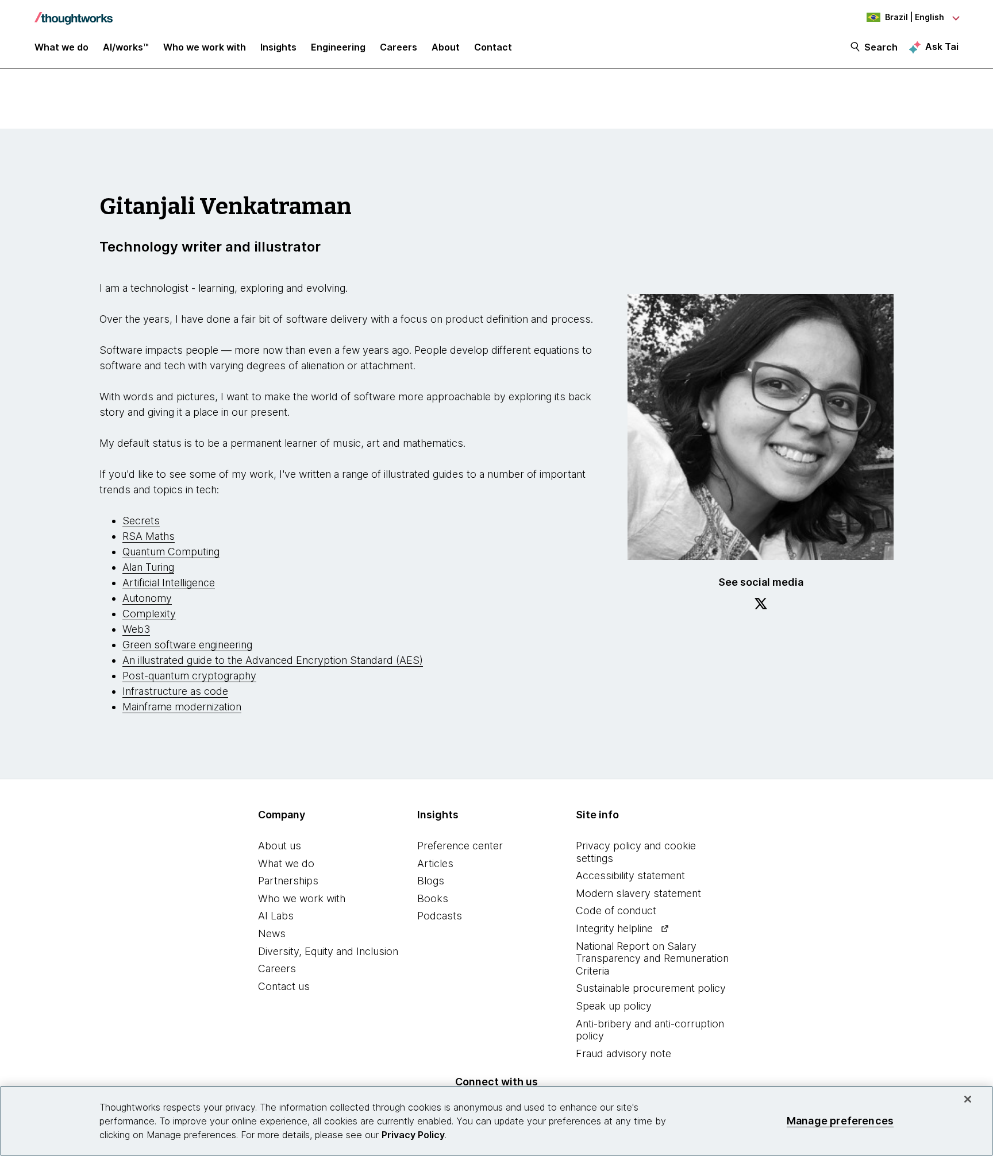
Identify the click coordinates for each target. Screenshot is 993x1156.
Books (432, 898)
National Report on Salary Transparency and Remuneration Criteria (652, 958)
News (272, 933)
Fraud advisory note (623, 1053)
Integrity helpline (614, 928)
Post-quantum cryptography (189, 676)
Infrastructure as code (175, 691)
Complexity (149, 614)
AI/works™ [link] (126, 47)
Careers (277, 968)
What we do (286, 863)
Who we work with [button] (204, 47)
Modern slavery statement (638, 893)
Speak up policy (614, 1006)
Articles (435, 863)
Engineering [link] (338, 47)
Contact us (284, 986)
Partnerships (288, 881)
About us (279, 846)
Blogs (430, 881)
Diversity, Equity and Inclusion (328, 951)
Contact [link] (493, 47)
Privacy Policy (413, 1134)
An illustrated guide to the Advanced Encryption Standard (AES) (272, 660)
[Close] (967, 1099)
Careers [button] (398, 47)
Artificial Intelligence (168, 583)
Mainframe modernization (181, 707)
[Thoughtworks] (73, 12)
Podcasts (439, 916)
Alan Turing (148, 567)
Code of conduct (616, 910)
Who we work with (301, 898)
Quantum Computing (171, 552)
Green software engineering (187, 645)
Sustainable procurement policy (651, 988)
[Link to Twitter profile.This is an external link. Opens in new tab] (761, 605)
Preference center (460, 846)
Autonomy (147, 598)
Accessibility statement (630, 875)
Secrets (141, 521)
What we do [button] (61, 47)
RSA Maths (148, 536)
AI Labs (276, 916)
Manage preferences (840, 1121)
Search (881, 47)
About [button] (446, 47)
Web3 (136, 629)
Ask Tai (942, 46)
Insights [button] (278, 47)
